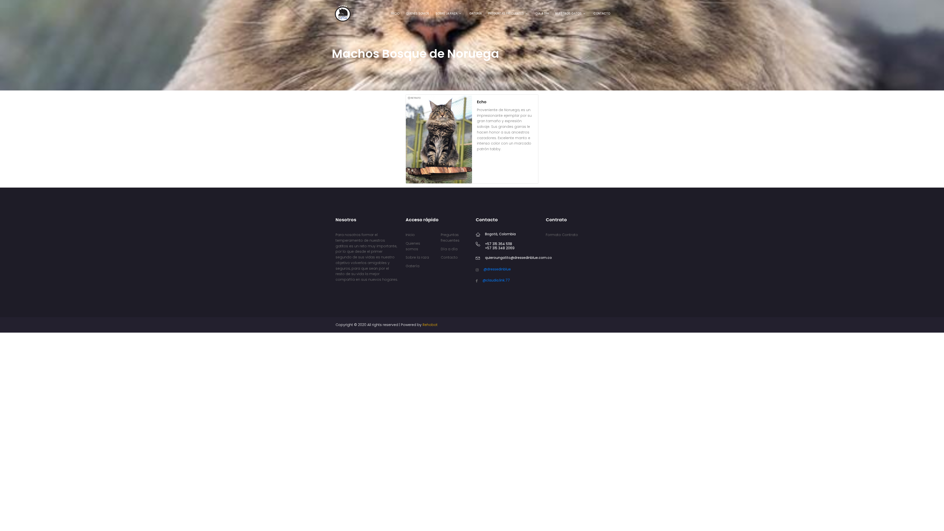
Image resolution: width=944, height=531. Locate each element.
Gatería (475, 13)
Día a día (542, 13)
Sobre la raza (446, 13)
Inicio (395, 13)
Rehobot (430, 324)
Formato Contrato (562, 234)
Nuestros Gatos (568, 13)
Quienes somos (417, 13)
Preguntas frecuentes (506, 13)
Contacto (601, 13)
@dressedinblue (497, 269)
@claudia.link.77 (496, 280)
